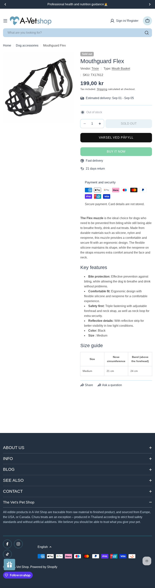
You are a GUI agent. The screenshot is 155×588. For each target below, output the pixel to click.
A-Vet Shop (21, 567)
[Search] (146, 32)
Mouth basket (121, 68)
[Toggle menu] (5, 21)
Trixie (95, 68)
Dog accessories (27, 45)
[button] (5, 4)
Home (7, 45)
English (43, 546)
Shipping (102, 89)
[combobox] (77, 32)
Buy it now (116, 151)
